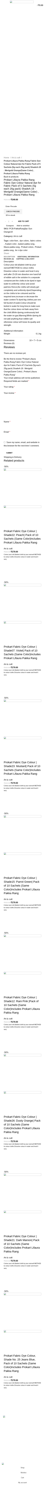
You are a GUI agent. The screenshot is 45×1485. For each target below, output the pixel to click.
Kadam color (10, 244)
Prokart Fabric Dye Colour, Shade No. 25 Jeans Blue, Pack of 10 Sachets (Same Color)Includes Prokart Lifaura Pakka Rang (22, 1363)
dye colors (24, 241)
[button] (7, 571)
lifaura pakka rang (12, 247)
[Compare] (7, 526)
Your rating (9, 387)
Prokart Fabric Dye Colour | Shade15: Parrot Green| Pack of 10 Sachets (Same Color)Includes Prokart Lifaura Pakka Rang (22, 885)
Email (7, 432)
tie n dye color (21, 250)
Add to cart (23, 221)
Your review (10, 393)
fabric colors (35, 241)
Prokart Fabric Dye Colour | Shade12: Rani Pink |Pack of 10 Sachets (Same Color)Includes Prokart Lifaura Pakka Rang (22, 1005)
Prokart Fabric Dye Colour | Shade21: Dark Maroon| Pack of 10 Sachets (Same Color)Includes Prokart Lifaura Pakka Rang (22, 1244)
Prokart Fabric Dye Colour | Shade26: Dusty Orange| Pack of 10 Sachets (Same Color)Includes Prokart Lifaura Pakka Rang (22, 1124)
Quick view (7, 578)
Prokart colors (27, 247)
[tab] (9, 257)
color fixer (14, 241)
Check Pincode (13, 211)
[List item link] (22, 1438)
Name (7, 422)
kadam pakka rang (26, 244)
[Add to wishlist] (7, 565)
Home (7, 158)
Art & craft (16, 158)
